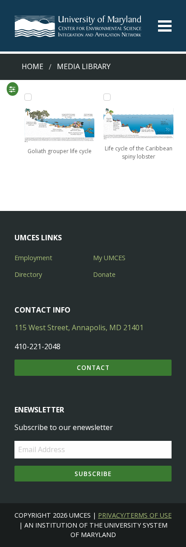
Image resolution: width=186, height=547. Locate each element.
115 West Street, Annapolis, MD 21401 (79, 327)
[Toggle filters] (12, 89)
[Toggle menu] (165, 26)
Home (32, 66)
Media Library (84, 66)
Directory (28, 274)
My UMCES (109, 257)
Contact (93, 367)
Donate (104, 274)
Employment (33, 257)
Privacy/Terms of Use (135, 515)
